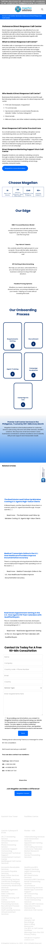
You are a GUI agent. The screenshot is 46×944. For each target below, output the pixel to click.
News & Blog (29, 924)
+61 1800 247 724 (10, 771)
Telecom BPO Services (33, 904)
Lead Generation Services (31, 840)
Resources (28, 926)
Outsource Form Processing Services (10, 903)
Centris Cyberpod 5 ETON (9, 831)
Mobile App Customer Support (33, 891)
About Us (28, 918)
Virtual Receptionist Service (9, 842)
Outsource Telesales (33, 849)
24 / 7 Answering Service (8, 838)
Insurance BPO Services (34, 879)
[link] (15, 784)
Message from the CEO (34, 932)
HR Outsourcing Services (31, 895)
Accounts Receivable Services (10, 868)
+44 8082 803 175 (11, 767)
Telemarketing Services (34, 837)
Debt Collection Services (8, 895)
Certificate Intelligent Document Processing (10, 882)
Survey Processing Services (32, 856)
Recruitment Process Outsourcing (10, 907)
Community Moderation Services (11, 886)
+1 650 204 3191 (10, 764)
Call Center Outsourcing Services (10, 878)
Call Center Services (14, 16)
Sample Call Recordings (29, 921)
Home (4, 16)
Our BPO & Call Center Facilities (33, 929)
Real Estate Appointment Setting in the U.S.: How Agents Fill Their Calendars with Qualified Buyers (23, 615)
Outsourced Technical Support (10, 854)
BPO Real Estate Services (31, 876)
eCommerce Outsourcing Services (33, 886)
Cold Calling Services (33, 847)
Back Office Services (10, 875)
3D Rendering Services (33, 898)
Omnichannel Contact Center (10, 858)
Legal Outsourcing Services (32, 872)
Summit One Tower (9, 816)
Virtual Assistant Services (8, 913)
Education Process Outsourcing (32, 907)
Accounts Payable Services (9, 872)
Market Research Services (31, 852)
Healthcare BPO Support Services (31, 868)
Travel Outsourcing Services (32, 901)
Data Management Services (9, 891)
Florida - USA (29, 830)
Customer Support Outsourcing (9, 850)
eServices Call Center (33, 910)
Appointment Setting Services (33, 844)
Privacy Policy (30, 934)
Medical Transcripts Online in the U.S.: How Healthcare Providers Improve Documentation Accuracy (21, 555)
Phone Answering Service (8, 846)
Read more (23, 574)
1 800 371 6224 (14, 761)
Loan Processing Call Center (10, 899)
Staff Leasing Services (10, 910)
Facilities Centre (31, 816)
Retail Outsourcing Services (32, 882)
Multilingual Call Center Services (11, 862)
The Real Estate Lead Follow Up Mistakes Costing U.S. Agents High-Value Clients (22, 500)
